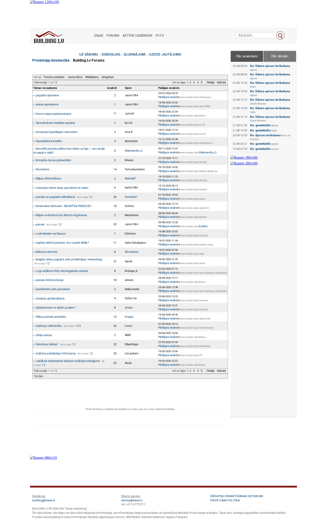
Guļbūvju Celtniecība (49, 325)
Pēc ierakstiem (247, 56)
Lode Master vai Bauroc (51, 233)
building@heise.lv (43, 500)
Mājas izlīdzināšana (48, 178)
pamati (40, 224)
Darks (128, 325)
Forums (112, 35)
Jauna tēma (75, 77)
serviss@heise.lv (132, 500)
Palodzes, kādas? (47, 344)
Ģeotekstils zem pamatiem (53, 289)
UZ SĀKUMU (88, 54)
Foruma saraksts (54, 77)
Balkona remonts (46, 251)
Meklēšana (92, 77)
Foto (159, 35)
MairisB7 (130, 178)
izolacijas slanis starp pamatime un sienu (62, 187)
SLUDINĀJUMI (134, 54)
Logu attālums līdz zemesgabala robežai (62, 271)
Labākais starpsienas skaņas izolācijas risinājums (68, 361)
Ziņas (98, 35)
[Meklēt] (280, 35)
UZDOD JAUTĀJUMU (165, 54)
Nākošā (221, 82)
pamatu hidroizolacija (49, 280)
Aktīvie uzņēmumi (137, 35)
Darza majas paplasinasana (53, 113)
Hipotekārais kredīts (49, 141)
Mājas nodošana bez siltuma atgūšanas (61, 215)
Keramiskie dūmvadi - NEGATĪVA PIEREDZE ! (64, 206)
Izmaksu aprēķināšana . (51, 298)
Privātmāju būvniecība (50, 60)
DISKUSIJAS (111, 54)
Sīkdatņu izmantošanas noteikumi (236, 496)
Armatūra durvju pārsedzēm (53, 160)
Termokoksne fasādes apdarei (55, 122)
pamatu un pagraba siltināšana (55, 197)
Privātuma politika (225, 500)
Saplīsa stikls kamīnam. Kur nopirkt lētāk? (62, 242)
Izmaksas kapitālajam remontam (56, 132)
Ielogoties (108, 77)
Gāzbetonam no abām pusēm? (55, 307)
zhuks (129, 307)
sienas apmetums (47, 104)
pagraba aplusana (47, 95)
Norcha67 (131, 197)
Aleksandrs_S (134, 150)
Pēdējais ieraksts (169, 97)
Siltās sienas (44, 335)
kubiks (203, 226)
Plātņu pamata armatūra (51, 316)
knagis (129, 316)
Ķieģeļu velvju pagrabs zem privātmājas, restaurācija (69, 259)
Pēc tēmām (279, 56)
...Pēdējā (210, 82)
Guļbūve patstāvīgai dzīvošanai (56, 353)
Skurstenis (42, 169)
